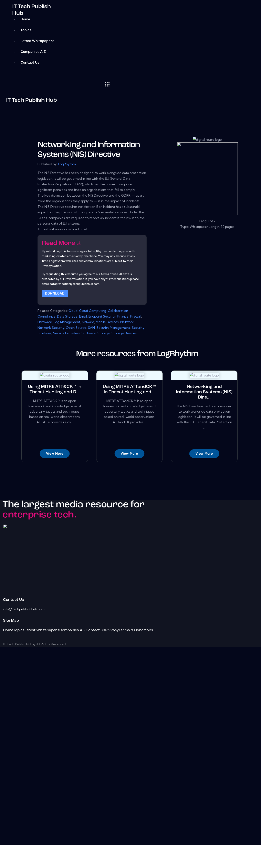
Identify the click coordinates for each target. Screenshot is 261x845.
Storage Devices (124, 333)
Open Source (76, 328)
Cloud (73, 311)
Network (127, 322)
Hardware (45, 322)
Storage (103, 333)
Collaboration (118, 311)
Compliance (46, 316)
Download (55, 293)
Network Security (51, 328)
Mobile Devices (107, 322)
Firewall (135, 316)
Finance (122, 316)
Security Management (113, 328)
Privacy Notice (74, 279)
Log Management (67, 322)
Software (88, 333)
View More (54, 453)
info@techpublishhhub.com (23, 609)
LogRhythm (67, 164)
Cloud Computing (92, 311)
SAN (91, 328)
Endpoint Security (101, 316)
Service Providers (66, 333)
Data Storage (67, 316)
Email (83, 316)
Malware (88, 322)
